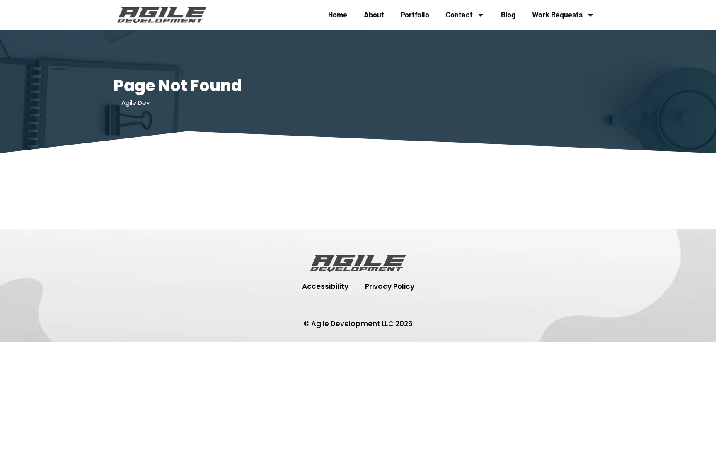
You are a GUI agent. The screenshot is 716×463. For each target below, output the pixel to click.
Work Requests (557, 14)
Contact (459, 14)
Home (337, 14)
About (374, 14)
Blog (508, 14)
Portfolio (415, 14)
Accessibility (325, 286)
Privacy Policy (389, 286)
